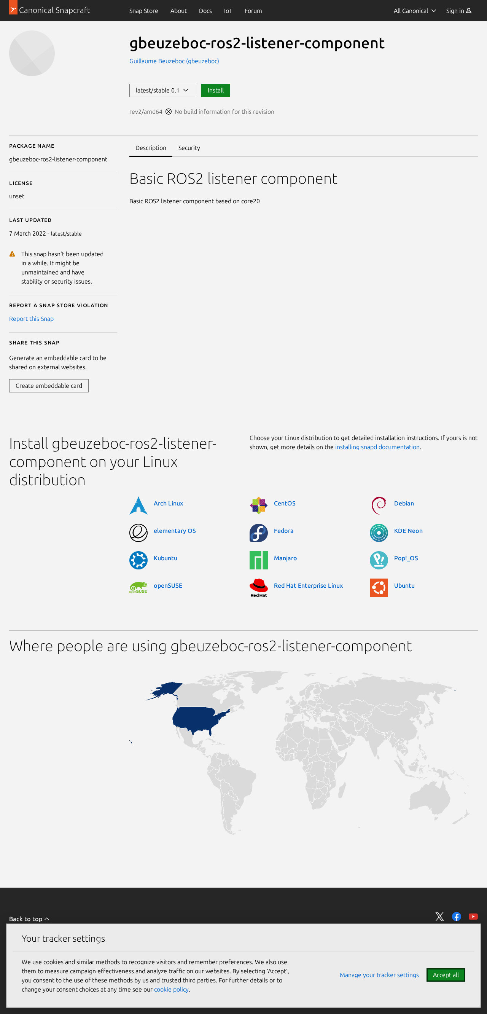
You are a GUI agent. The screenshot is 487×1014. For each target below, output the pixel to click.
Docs (205, 10)
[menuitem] (143, 10)
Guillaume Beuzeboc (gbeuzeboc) (174, 60)
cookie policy (171, 989)
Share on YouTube (473, 916)
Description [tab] (150, 147)
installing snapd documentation (377, 446)
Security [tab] (189, 147)
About (178, 10)
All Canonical (411, 10)
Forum (253, 10)
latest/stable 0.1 (159, 90)
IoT (228, 10)
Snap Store (143, 10)
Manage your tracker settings (379, 974)
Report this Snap (31, 318)
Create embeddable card (49, 385)
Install (216, 90)
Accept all (446, 974)
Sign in (456, 10)
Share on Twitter (439, 916)
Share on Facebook (456, 916)
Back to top (26, 918)
